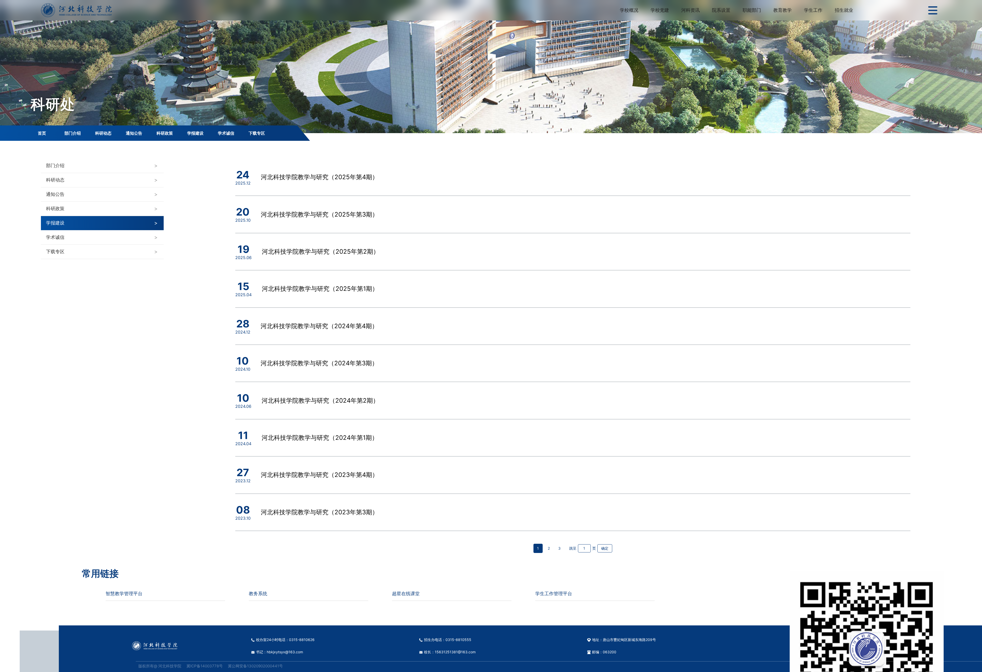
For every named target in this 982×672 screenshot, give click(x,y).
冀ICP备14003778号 (204, 666)
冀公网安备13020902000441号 (255, 666)
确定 (604, 548)
